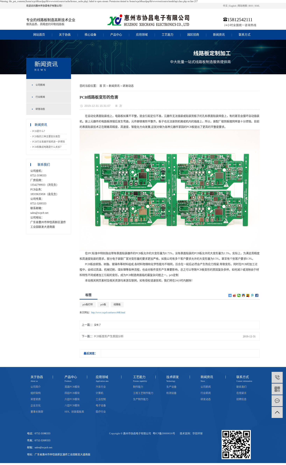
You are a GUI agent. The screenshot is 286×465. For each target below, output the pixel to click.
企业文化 (36, 405)
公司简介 (36, 386)
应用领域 (142, 34)
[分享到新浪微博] (234, 295)
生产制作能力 (140, 399)
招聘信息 (241, 399)
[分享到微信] (239, 295)
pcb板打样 (87, 304)
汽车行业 (101, 386)
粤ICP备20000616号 (164, 433)
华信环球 (197, 433)
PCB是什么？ (39, 131)
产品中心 (116, 34)
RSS (251, 5)
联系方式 (244, 34)
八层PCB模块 (72, 405)
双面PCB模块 (72, 386)
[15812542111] (277, 377)
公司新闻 (40, 85)
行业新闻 (40, 97)
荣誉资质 (36, 399)
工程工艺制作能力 (143, 392)
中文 (225, 5)
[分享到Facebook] (257, 295)
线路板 (117, 304)
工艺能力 (167, 34)
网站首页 (39, 34)
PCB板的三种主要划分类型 (46, 136)
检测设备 (171, 392)
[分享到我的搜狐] (248, 295)
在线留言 (241, 392)
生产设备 (171, 386)
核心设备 (90, 34)
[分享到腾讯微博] (252, 295)
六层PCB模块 (72, 399)
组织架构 (36, 392)
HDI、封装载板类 (74, 411)
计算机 (99, 392)
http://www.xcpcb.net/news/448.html (108, 312)
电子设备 (101, 405)
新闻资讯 (219, 34)
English (232, 5)
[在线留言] (277, 400)
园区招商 (193, 34)
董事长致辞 (37, 411)
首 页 (102, 85)
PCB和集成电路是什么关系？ (47, 147)
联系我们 (241, 386)
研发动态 (40, 109)
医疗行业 (101, 411)
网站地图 (242, 5)
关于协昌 (65, 34)
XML (257, 5)
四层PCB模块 (72, 392)
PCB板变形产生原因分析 (109, 336)
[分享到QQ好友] (243, 295)
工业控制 (101, 399)
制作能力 (138, 386)
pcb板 (103, 304)
